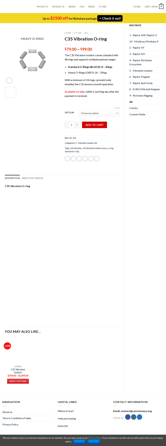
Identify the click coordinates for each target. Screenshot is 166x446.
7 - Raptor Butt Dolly (141, 83)
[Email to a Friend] (79, 158)
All (130, 101)
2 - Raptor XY (136, 47)
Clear (116, 108)
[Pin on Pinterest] (85, 158)
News (91, 6)
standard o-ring (72, 151)
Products (58, 6)
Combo (133, 107)
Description (12, 178)
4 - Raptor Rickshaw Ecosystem (140, 62)
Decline (93, 441)
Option (69, 113)
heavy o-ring (107, 148)
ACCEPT (79, 441)
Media (72, 6)
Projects (42, 6)
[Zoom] (9, 80)
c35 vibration (76, 148)
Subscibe (63, 425)
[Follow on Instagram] (133, 417)
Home (68, 33)
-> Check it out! (110, 18)
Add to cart (94, 124)
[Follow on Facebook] (127, 417)
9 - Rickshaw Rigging (141, 95)
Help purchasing (67, 418)
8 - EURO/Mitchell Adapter (144, 89)
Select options (18, 381)
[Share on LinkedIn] (97, 158)
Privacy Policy (10, 424)
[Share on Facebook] (67, 158)
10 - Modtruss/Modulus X (143, 41)
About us (7, 411)
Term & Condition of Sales (16, 418)
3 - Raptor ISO (137, 53)
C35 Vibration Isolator (18, 371)
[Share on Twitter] (73, 158)
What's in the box (32, 178)
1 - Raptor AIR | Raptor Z (143, 35)
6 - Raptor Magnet (139, 76)
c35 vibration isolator (91, 148)
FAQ (82, 6)
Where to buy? (66, 410)
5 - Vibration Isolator (141, 70)
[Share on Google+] (91, 158)
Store (102, 6)
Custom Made (137, 114)
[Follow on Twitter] (139, 417)
